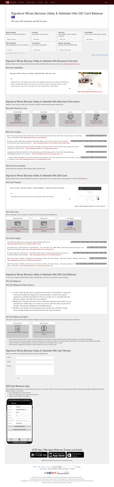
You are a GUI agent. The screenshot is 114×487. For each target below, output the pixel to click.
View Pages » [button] (90, 39)
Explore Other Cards (70, 229)
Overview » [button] (36, 39)
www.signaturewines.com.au (18, 123)
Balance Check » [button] (12, 39)
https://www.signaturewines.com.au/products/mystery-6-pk (36, 265)
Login (106, 2)
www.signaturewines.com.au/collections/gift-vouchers (18, 230)
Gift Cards (21, 2)
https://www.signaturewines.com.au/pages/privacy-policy (35, 159)
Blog (46, 2)
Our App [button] (40, 2)
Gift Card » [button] (10, 50)
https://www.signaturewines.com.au (70, 64)
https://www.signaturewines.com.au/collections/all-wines (45, 255)
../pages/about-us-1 (43, 123)
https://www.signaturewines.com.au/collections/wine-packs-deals (51, 143)
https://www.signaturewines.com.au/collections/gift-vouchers (24, 244)
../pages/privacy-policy (96, 123)
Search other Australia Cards (99, 55)
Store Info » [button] (63, 39)
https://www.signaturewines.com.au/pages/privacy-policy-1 (42, 148)
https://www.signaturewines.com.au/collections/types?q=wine (24, 260)
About (35, 467)
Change (78, 467)
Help (39, 467)
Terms (48, 467)
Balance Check (31, 2)
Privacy (43, 467)
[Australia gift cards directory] (13, 16)
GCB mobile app (82, 178)
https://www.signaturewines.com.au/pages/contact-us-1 (47, 154)
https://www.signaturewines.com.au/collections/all (40, 249)
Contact (52, 2)
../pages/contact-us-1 (70, 123)
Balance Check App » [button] (66, 50)
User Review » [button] (37, 50)
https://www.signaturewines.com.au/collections (33, 137)
